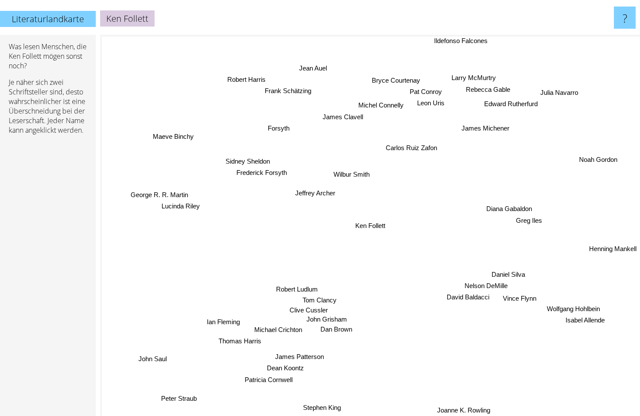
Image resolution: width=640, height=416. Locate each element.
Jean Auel (313, 68)
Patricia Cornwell (269, 379)
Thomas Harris (240, 341)
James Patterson (299, 356)
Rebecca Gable (488, 88)
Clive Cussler (309, 310)
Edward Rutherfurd (509, 100)
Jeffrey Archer (315, 193)
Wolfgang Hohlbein (573, 308)
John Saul (152, 359)
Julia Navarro (561, 97)
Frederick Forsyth (261, 172)
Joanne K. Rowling (463, 410)
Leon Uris (424, 102)
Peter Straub (179, 398)
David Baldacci (468, 297)
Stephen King (322, 407)
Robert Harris (246, 79)
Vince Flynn (519, 298)
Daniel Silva (508, 274)
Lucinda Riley (181, 206)
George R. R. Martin (159, 194)
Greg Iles (529, 220)
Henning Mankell (613, 249)
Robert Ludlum (297, 289)
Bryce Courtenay (395, 80)
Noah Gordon (598, 160)
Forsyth (279, 128)
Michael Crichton (278, 330)
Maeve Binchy (172, 136)
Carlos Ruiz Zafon (413, 148)
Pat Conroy (430, 91)
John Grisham (327, 319)
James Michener (484, 127)
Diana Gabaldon (509, 208)
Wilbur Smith (351, 174)
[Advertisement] (47, 274)
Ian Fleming (223, 321)
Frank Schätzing (288, 90)
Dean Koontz (285, 368)
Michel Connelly (380, 105)
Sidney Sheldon (248, 161)
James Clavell (342, 117)
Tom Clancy (320, 300)
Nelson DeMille (486, 285)
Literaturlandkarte (48, 19)
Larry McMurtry (473, 77)
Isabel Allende (585, 320)
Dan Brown (336, 329)
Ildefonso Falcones (462, 40)
